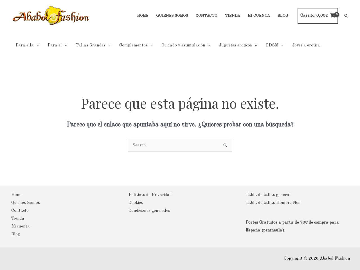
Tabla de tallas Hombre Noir (273, 203)
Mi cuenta (20, 226)
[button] (346, 15)
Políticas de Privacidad (150, 195)
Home (16, 195)
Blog (15, 234)
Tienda (17, 219)
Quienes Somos (25, 203)
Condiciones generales (149, 211)
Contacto (20, 211)
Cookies (136, 203)
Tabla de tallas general (268, 195)
